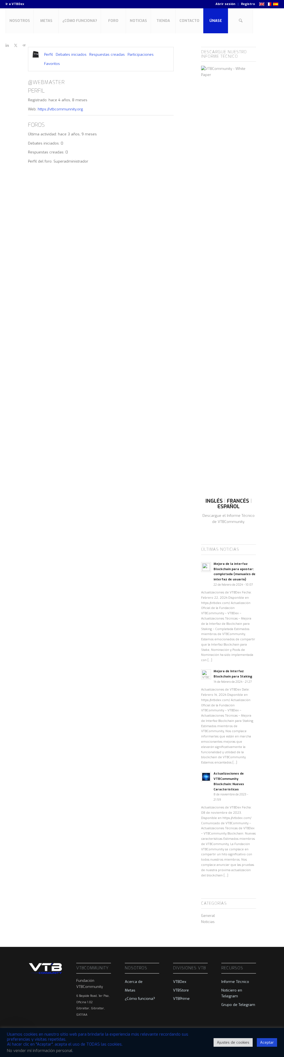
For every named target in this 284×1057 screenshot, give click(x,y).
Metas (130, 990)
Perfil (48, 54)
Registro (248, 4)
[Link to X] (15, 45)
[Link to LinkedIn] (7, 45)
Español (228, 506)
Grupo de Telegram (238, 1004)
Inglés (214, 501)
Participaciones (141, 54)
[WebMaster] (35, 54)
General (208, 915)
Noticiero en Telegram (231, 993)
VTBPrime (181, 998)
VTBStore (181, 990)
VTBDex (18, 4)
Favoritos (52, 63)
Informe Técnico (235, 981)
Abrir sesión (225, 4)
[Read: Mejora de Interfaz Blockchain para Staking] (206, 674)
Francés (238, 501)
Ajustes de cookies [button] (233, 1042)
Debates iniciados (71, 54)
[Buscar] (240, 20)
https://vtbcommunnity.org (60, 109)
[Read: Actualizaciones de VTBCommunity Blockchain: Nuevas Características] (206, 777)
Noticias (208, 921)
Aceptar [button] (267, 1042)
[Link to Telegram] (24, 45)
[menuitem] (225, 4)
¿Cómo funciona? (140, 998)
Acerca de (134, 981)
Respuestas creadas (107, 54)
